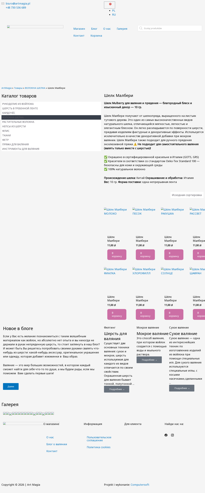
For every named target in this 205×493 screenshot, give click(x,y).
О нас (107, 28)
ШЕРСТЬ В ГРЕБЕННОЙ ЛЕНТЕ (20, 108)
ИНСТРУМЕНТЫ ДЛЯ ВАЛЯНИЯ (20, 149)
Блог (94, 28)
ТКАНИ (6, 135)
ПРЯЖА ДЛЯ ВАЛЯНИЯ (15, 144)
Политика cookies (98, 447)
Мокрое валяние (153, 333)
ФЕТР (5, 140)
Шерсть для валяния (115, 336)
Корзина (96, 35)
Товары (18, 87)
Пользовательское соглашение (99, 438)
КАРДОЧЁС (8, 113)
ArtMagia (7, 87)
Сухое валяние (183, 333)
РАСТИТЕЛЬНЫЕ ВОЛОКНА (18, 122)
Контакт (78, 35)
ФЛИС (5, 131)
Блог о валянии (56, 444)
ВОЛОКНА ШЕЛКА (35, 87)
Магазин (79, 28)
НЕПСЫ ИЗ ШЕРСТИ (14, 126)
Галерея (122, 28)
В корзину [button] (117, 254)
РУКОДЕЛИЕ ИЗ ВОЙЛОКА (18, 104)
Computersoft (140, 484)
